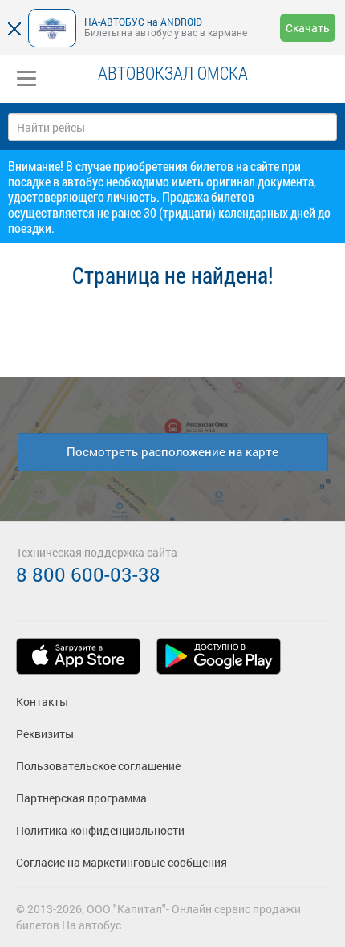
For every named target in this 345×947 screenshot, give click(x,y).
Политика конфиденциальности (100, 830)
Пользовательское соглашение (98, 766)
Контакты (42, 701)
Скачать (308, 27)
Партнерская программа (81, 798)
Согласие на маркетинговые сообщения (121, 862)
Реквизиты (45, 733)
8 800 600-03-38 (88, 574)
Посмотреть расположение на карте (172, 451)
